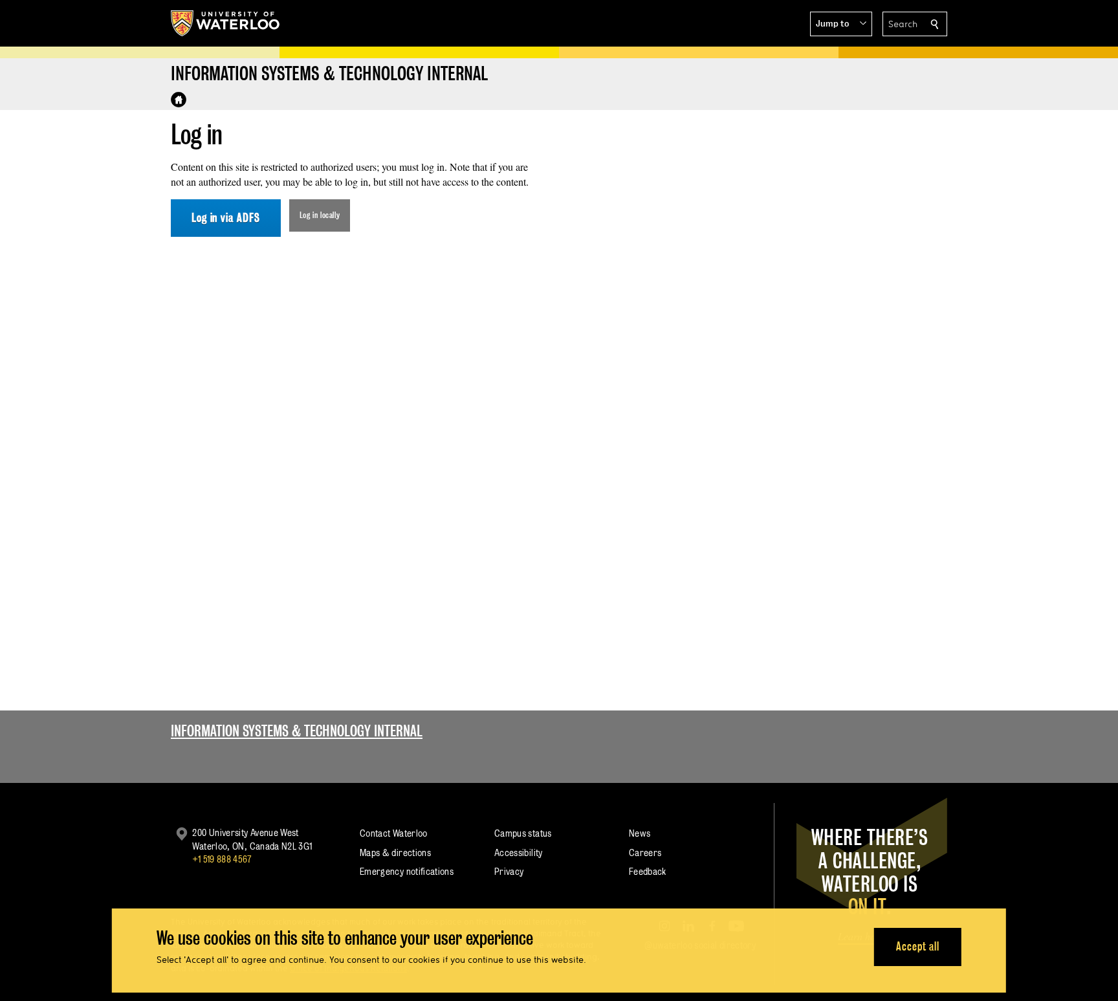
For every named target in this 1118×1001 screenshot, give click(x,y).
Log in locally (320, 215)
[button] (841, 24)
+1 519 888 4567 (222, 858)
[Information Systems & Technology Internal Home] (178, 99)
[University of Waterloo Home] (226, 23)
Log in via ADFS (226, 218)
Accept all (917, 946)
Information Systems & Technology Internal (296, 731)
